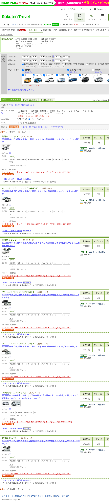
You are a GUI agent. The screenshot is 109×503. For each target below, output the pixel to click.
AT (20, 119)
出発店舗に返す (30, 64)
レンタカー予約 (6, 35)
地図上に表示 (47, 100)
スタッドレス (88, 111)
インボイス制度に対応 (27, 123)
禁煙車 (43, 111)
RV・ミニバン (72, 76)
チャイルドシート (27, 113)
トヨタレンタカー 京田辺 (12, 179)
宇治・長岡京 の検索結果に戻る (21, 105)
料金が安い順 (26, 127)
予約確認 (79, 19)
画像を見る (29, 72)
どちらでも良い (37, 119)
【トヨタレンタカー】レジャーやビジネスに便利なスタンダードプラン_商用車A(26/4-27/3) (37, 422)
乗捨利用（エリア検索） (51, 64)
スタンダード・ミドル (48, 76)
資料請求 (65, 496)
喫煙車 (52, 111)
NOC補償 (34, 111)
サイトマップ (86, 9)
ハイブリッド (98, 76)
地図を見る (27, 179)
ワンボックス (85, 76)
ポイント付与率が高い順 (53, 127)
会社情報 (5, 496)
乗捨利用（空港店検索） (75, 64)
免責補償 (23, 111)
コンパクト (37, 76)
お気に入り (68, 19)
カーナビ (61, 111)
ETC (70, 111)
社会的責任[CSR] (35, 496)
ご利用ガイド (73, 9)
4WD (77, 111)
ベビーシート (58, 113)
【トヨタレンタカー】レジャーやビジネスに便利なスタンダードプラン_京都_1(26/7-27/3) (36, 172)
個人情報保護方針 (18, 496)
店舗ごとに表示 (30, 100)
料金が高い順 (37, 127)
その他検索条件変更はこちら (22, 90)
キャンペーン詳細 (8, 174)
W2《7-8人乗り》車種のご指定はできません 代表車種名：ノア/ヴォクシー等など (43, 346)
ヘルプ (62, 9)
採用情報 (48, 496)
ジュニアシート (43, 113)
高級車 (61, 75)
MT (26, 119)
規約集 (57, 496)
